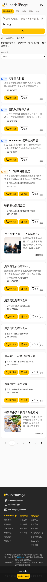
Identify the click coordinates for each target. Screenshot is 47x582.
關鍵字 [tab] (7, 11)
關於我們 (7, 520)
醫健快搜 (34, 545)
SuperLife (35, 541)
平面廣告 (23, 528)
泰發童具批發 (16, 78)
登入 (40, 5)
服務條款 (7, 532)
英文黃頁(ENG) (37, 532)
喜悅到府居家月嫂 (18, 109)
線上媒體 (23, 520)
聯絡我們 (7, 537)
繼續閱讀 (39, 255)
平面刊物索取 (36, 537)
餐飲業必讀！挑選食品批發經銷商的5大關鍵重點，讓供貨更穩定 (23, 412)
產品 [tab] (31, 11)
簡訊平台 (34, 520)
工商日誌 (23, 532)
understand (23, 576)
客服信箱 (20, 557)
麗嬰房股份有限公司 (16, 300)
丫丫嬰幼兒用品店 (19, 171)
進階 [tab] (24, 11)
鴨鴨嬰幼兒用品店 (14, 205)
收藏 (24, 98)
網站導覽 (7, 524)
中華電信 (34, 528)
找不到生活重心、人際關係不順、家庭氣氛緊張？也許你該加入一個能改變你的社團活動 (22, 234)
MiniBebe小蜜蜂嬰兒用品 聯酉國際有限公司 (24, 140)
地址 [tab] (37, 11)
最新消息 (34, 524)
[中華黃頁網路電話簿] (15, 5)
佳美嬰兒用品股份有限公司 (20, 356)
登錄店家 (7, 541)
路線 (23, 194)
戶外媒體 (23, 524)
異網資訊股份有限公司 (17, 266)
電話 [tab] (17, 11)
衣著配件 (10, 38)
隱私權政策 (8, 528)
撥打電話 (11, 98)
